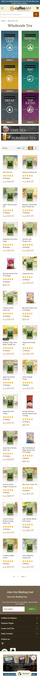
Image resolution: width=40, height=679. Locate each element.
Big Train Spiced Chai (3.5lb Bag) (10, 275)
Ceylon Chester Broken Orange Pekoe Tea (8, 521)
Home (3, 21)
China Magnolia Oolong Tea (27, 556)
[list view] (35, 148)
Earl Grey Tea (7, 172)
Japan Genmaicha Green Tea (9, 378)
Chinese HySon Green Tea (8, 309)
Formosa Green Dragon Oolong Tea (9, 485)
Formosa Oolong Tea (29, 172)
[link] (20, 663)
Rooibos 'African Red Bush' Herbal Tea (29, 206)
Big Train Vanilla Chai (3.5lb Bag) (29, 309)
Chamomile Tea (27, 273)
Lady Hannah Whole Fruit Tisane (29, 520)
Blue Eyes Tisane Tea (29, 484)
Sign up (31, 609)
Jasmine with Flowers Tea (26, 240)
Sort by (5, 148)
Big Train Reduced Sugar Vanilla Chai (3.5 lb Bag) (28, 450)
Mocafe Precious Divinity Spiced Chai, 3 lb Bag (29, 413)
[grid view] (30, 148)
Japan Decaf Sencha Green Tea (9, 449)
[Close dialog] (39, 652)
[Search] (36, 14)
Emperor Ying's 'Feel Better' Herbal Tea (10, 343)
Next (23, 576)
